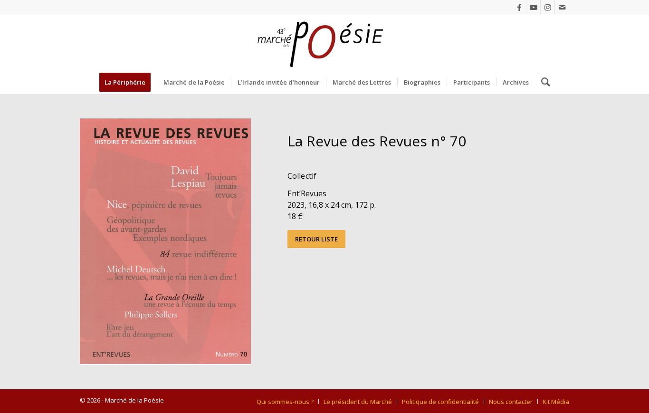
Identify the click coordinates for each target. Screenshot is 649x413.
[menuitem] (128, 82)
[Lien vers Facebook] (519, 7)
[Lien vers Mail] (562, 7)
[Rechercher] (542, 82)
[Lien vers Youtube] (533, 7)
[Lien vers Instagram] (547, 7)
